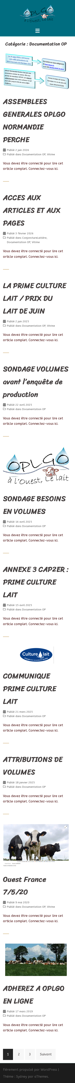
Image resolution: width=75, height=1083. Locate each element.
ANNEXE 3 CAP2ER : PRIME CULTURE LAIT (36, 582)
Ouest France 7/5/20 (24, 885)
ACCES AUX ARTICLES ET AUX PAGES (32, 210)
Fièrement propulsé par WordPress (30, 1069)
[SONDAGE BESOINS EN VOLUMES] (36, 466)
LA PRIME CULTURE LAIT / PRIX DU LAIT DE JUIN (34, 298)
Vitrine (51, 154)
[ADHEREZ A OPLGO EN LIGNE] (36, 959)
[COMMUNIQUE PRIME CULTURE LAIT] (36, 655)
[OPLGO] (37, 13)
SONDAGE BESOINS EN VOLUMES (34, 505)
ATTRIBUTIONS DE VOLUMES (33, 765)
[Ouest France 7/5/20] (36, 845)
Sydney (21, 1076)
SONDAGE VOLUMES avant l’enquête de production (36, 382)
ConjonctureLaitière (34, 237)
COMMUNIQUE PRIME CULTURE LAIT (29, 689)
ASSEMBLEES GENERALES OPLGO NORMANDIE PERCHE (34, 120)
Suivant (46, 1054)
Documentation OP (33, 154)
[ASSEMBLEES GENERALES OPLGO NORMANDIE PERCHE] (36, 71)
